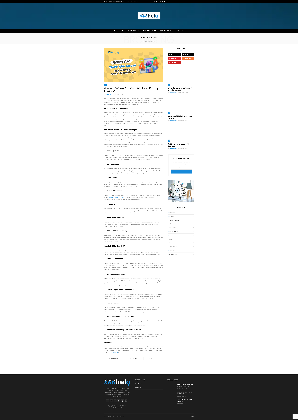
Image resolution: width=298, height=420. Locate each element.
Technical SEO (173, 246)
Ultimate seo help (113, 352)
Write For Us (138, 383)
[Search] (182, 31)
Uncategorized (173, 254)
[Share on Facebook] (151, 358)
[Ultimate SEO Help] (149, 15)
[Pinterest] (155, 358)
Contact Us (138, 387)
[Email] (157, 358)
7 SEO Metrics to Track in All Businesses (178, 145)
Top (193, 416)
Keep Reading (133, 358)
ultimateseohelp (108, 94)
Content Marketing (166, 30)
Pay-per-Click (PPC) (133, 30)
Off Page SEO (172, 224)
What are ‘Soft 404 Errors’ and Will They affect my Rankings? (131, 90)
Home (115, 30)
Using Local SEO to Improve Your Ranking (180, 117)
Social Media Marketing (150, 30)
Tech (177, 30)
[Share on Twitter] (153, 358)
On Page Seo (172, 227)
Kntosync (121, 416)
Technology (172, 250)
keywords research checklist (116, 197)
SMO (170, 239)
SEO (122, 30)
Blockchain (172, 212)
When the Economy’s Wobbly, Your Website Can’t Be (124, 1)
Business (171, 216)
